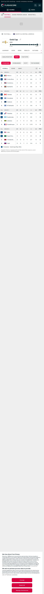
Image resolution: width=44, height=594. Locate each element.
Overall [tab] (5, 68)
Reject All (22, 585)
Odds (13, 50)
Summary (5, 50)
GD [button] (36, 72)
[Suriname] (5, 87)
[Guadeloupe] (5, 124)
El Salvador (10, 105)
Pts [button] (40, 72)
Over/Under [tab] (17, 63)
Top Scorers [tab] (35, 63)
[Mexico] (5, 76)
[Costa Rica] (5, 79)
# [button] (1, 72)
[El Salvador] (5, 106)
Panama (9, 113)
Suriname (10, 86)
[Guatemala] (5, 117)
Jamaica (9, 121)
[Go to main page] (10, 5)
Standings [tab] (5, 63)
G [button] (31, 72)
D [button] (23, 72)
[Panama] (5, 113)
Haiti (8, 143)
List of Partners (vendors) (9, 575)
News (19, 50)
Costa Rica (10, 79)
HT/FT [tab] (26, 63)
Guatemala (10, 117)
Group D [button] (6, 129)
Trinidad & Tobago (11, 139)
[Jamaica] (5, 121)
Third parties (34, 566)
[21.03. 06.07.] (25, 44)
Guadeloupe (10, 124)
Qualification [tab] (7, 57)
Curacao (9, 102)
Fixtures (35, 50)
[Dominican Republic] (5, 83)
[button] (40, 44)
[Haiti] (5, 143)
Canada (9, 94)
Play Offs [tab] (25, 57)
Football (7, 34)
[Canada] (5, 94)
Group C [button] (6, 110)
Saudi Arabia (11, 136)
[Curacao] (5, 102)
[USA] (5, 132)
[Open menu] (39, 5)
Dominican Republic (11, 83)
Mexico (9, 75)
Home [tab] (13, 68)
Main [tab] (16, 57)
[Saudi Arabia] (5, 136)
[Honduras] (5, 98)
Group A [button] (6, 72)
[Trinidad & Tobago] (5, 140)
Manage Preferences (22, 590)
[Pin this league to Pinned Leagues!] (20, 39)
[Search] (35, 5)
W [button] (20, 72)
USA (8, 132)
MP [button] (17, 72)
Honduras (10, 98)
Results (26, 50)
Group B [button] (6, 91)
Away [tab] (20, 68)
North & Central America (25, 34)
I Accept (22, 580)
